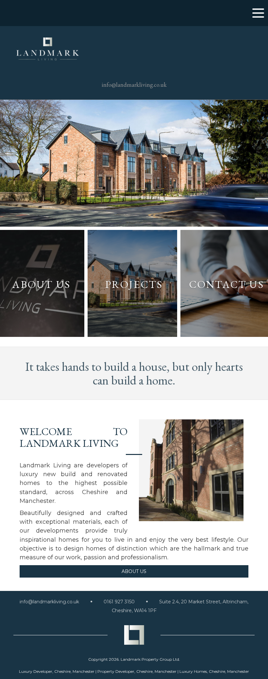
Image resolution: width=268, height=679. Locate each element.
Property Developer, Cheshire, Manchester (136, 671)
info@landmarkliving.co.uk (134, 84)
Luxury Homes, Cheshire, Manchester (214, 671)
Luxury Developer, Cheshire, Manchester (56, 671)
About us (134, 571)
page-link (134, 283)
